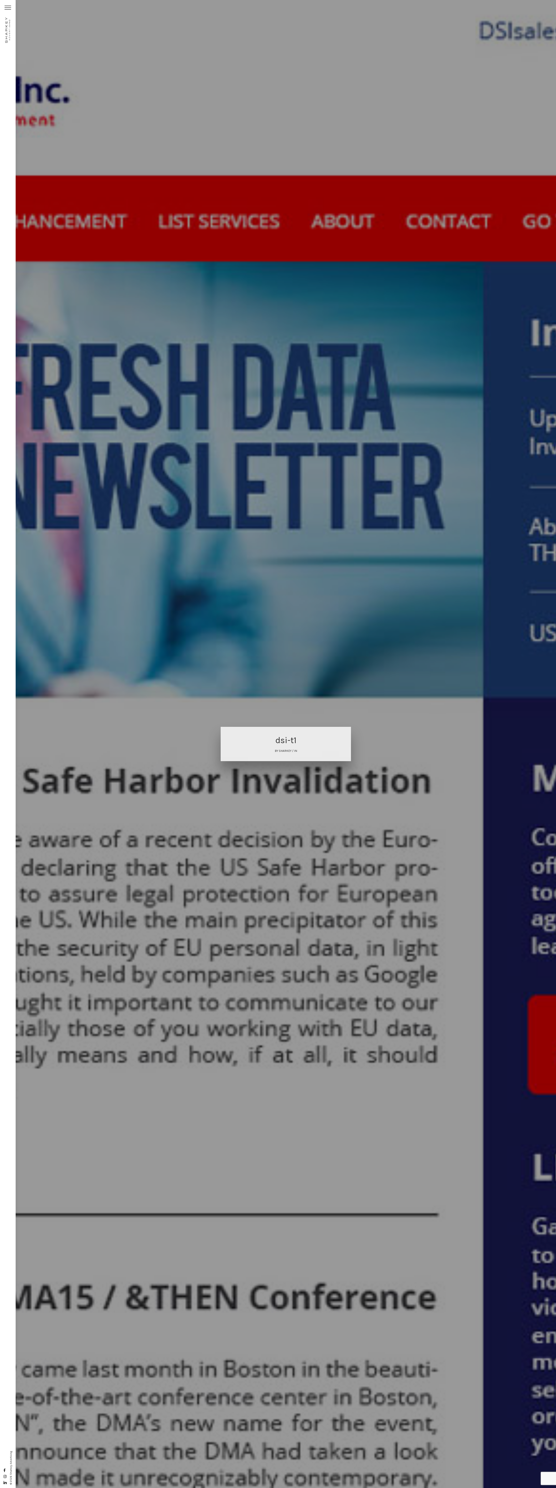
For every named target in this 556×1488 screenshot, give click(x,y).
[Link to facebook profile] (4, 1470)
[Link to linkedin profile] (5, 1482)
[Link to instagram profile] (5, 1476)
